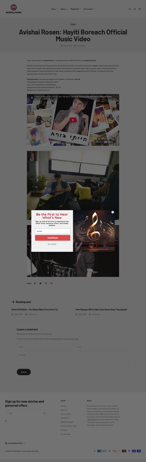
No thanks (52, 244)
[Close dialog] (113, 212)
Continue (53, 237)
